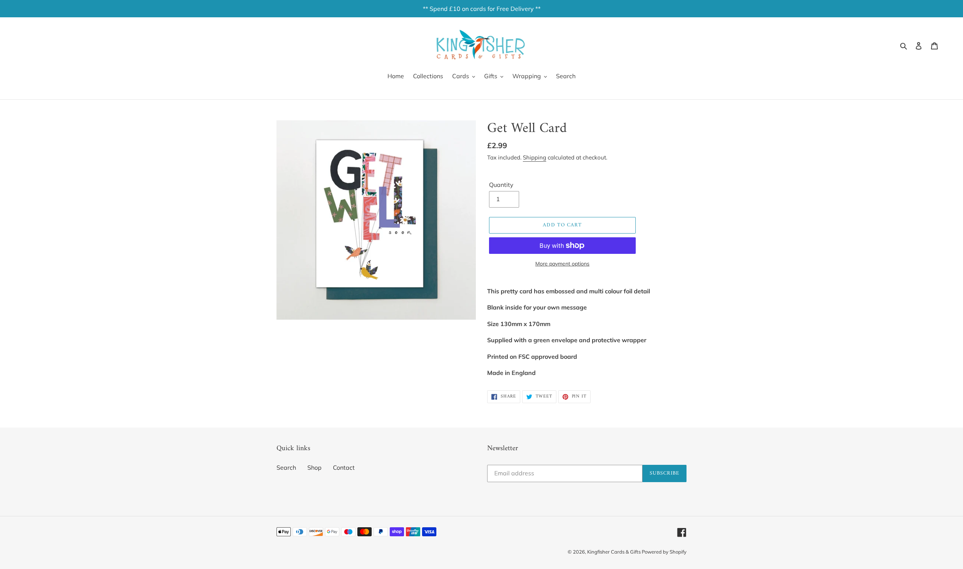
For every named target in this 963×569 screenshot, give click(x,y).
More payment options (562, 263)
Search (286, 467)
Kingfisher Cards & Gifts (614, 552)
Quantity (501, 184)
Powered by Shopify (664, 552)
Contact (344, 467)
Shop (314, 467)
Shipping (534, 157)
